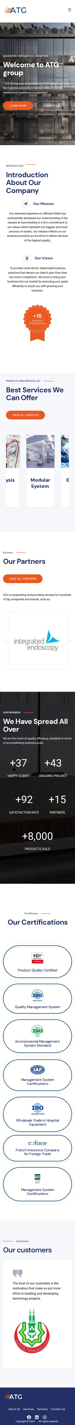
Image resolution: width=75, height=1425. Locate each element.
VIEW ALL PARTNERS (22, 579)
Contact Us (58, 1409)
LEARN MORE (18, 105)
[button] (5, 641)
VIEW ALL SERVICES (25, 415)
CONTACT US (51, 105)
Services (28, 1409)
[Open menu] (69, 9)
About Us (14, 1409)
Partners (42, 1409)
